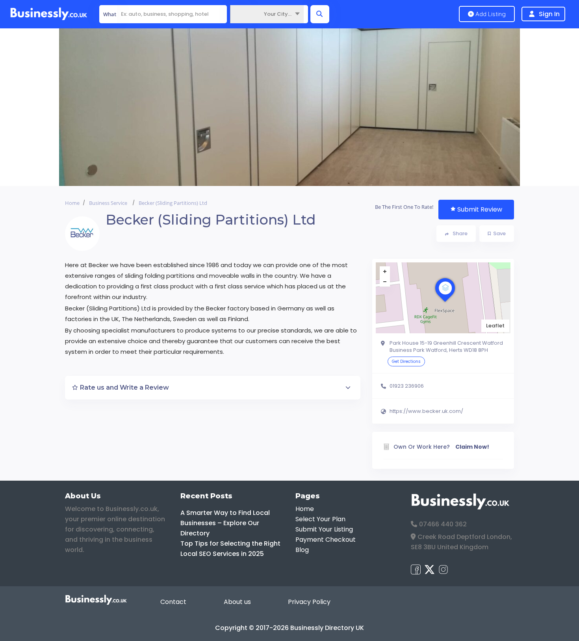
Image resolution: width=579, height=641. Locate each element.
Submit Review (479, 209)
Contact (173, 601)
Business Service (108, 202)
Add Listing (490, 14)
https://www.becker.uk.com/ (426, 411)
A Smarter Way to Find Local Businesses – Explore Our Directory (225, 523)
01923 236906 (407, 386)
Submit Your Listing (324, 529)
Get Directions (406, 361)
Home (72, 202)
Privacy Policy (309, 601)
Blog (302, 549)
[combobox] (267, 14)
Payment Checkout (325, 539)
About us (237, 601)
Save (499, 233)
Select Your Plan (320, 519)
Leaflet (495, 325)
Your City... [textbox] (277, 14)
